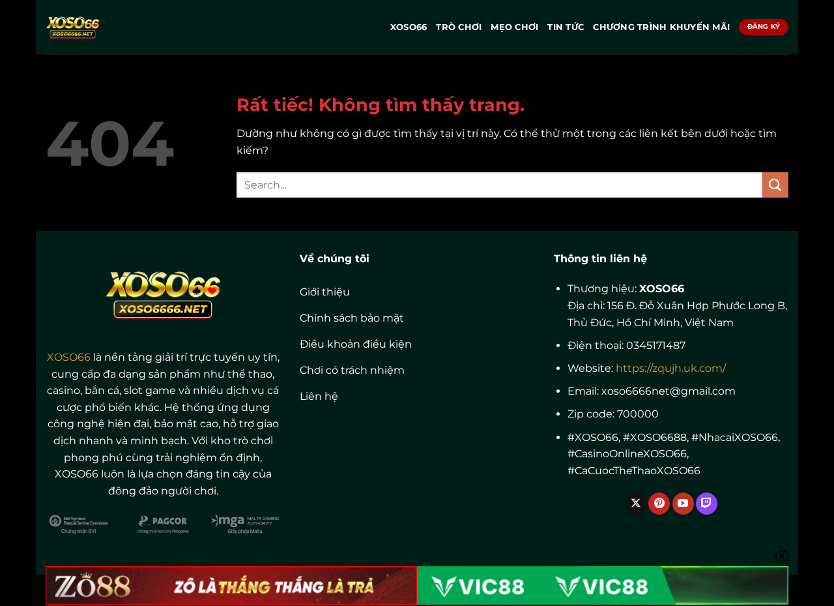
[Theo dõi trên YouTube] (683, 503)
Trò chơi (459, 27)
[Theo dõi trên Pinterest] (659, 503)
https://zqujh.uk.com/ (671, 368)
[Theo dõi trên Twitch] (706, 503)
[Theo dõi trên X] (635, 503)
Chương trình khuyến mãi (661, 27)
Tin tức (565, 27)
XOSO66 (408, 27)
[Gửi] (775, 185)
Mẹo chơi (514, 27)
